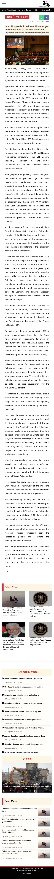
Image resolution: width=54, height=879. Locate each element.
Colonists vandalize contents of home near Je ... (24, 703)
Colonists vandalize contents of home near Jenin (19, 810)
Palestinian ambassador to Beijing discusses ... (24, 720)
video (27, 759)
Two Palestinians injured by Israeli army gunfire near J (18, 820)
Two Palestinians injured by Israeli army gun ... (23, 712)
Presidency (22, 17)
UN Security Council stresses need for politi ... (23, 687)
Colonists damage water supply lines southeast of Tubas (17, 852)
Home (9, 17)
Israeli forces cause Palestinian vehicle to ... (22, 752)
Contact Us (16, 868)
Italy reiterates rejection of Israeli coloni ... (21, 695)
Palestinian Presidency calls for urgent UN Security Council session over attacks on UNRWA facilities (40, 611)
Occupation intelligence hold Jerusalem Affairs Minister (18, 831)
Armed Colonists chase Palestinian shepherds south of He (16, 842)
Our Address (28, 868)
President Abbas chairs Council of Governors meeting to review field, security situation (12, 611)
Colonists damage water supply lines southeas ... (24, 744)
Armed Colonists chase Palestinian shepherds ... (24, 736)
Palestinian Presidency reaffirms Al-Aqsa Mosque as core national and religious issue (40, 641)
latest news (27, 672)
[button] (5, 774)
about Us (39, 868)
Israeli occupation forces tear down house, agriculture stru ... (27, 787)
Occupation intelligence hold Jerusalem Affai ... (24, 728)
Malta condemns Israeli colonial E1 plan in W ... (24, 679)
